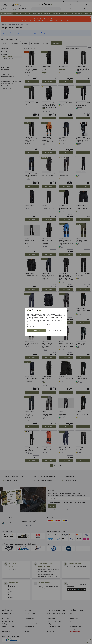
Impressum (49, 334)
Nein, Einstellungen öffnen (55, 330)
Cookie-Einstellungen (54, 324)
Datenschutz (43, 334)
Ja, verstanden (36, 330)
